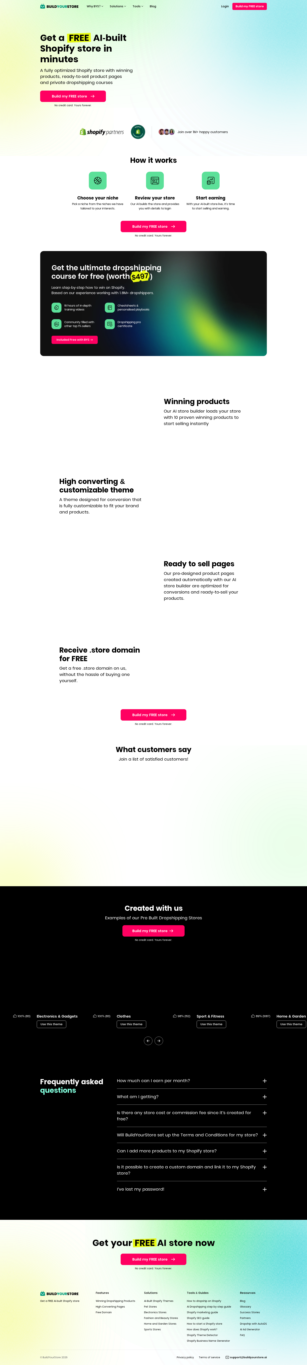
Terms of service (209, 1357)
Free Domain (104, 1312)
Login (225, 6)
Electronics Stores (155, 1312)
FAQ (242, 1335)
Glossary (245, 1306)
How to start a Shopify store (204, 1324)
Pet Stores (150, 1306)
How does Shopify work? (202, 1329)
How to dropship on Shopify (204, 1301)
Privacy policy (185, 1357)
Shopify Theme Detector (202, 1335)
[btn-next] (159, 1041)
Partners (245, 1318)
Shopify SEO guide (198, 1318)
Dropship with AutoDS (253, 1324)
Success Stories (250, 1312)
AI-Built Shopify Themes (158, 1301)
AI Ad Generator (250, 1329)
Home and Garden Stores (160, 1324)
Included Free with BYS (72, 340)
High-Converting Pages (110, 1306)
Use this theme (52, 1024)
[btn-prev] (148, 1041)
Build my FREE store (250, 6)
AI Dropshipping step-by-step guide (209, 1306)
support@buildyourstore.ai (248, 1357)
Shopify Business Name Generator (208, 1341)
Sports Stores (152, 1329)
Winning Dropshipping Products (115, 1301)
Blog (153, 6)
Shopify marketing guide (202, 1312)
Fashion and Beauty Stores (161, 1318)
